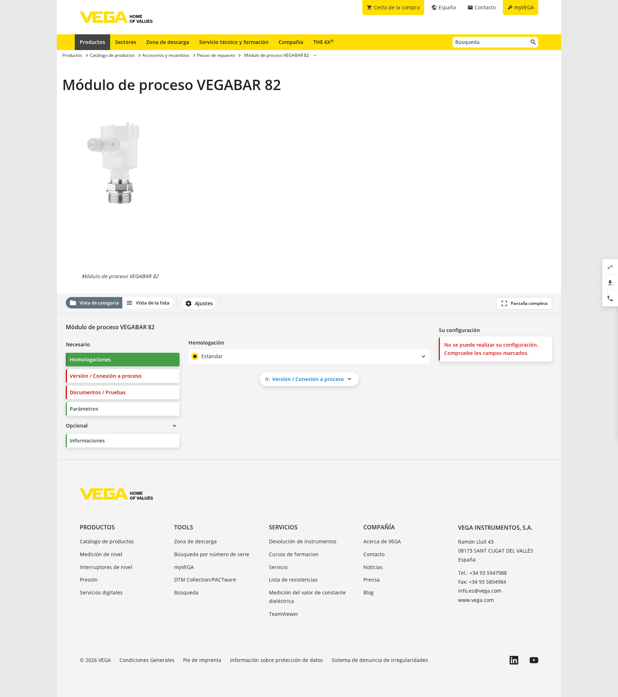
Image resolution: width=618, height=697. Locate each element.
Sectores (125, 42)
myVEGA (184, 567)
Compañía (291, 42)
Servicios (283, 527)
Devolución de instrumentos (303, 541)
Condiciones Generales (147, 660)
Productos (92, 42)
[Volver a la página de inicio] (116, 494)
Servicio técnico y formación (234, 42)
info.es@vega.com (479, 590)
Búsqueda (186, 592)
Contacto (373, 554)
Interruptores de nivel (106, 567)
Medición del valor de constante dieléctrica (307, 596)
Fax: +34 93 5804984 (482, 581)
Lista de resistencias (293, 579)
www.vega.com (476, 600)
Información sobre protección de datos (276, 660)
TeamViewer (283, 614)
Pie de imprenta (202, 660)
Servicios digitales (101, 592)
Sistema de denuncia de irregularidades (380, 660)
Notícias (373, 567)
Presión (89, 579)
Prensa (371, 579)
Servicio (278, 567)
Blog (368, 592)
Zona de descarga (167, 42)
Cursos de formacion (294, 554)
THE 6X (323, 41)
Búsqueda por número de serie (211, 554)
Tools (183, 527)
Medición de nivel (101, 554)
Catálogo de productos (107, 541)
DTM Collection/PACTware (205, 579)
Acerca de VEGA (382, 541)
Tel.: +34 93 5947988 (482, 572)
